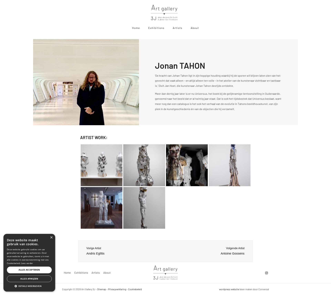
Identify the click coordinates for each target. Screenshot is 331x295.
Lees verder (27, 263)
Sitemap (101, 289)
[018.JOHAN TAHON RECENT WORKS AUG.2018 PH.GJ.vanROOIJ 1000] (229, 165)
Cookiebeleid (135, 289)
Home (67, 272)
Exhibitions (81, 272)
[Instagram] (266, 273)
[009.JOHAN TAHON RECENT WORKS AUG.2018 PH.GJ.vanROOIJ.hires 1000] (144, 165)
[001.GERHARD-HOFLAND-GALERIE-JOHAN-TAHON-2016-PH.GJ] (102, 165)
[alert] (29, 263)
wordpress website (229, 289)
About (107, 272)
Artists (96, 272)
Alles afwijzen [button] (29, 278)
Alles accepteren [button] (29, 269)
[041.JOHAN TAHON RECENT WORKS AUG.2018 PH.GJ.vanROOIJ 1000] (144, 208)
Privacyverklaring (117, 289)
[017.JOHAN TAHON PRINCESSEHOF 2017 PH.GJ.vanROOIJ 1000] (187, 165)
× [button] (51, 237)
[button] (29, 286)
